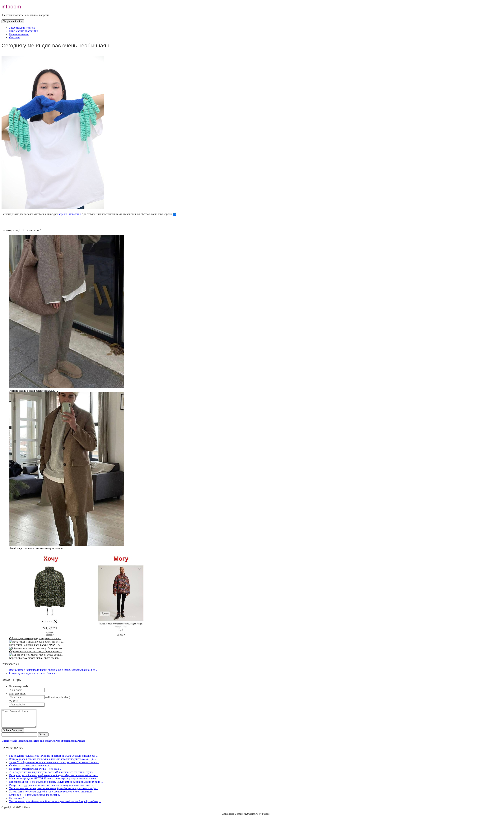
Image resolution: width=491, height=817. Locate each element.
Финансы (14, 37)
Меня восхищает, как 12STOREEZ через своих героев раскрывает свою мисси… (53, 778)
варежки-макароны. (69, 214)
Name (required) (18, 686)
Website (13, 701)
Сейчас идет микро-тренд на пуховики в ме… (35, 638)
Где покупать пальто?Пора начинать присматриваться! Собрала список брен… (53, 755)
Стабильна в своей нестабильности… (30, 765)
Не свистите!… (17, 798)
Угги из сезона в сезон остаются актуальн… (33, 390)
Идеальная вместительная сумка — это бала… (35, 768)
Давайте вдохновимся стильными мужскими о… (37, 548)
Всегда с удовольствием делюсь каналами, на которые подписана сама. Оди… (52, 759)
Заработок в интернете (22, 27)
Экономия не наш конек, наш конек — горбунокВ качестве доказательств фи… (53, 788)
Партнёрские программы (23, 31)
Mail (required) (17, 693)
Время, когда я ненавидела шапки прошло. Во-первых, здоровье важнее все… (53, 670)
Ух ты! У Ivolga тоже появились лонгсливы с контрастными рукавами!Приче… (54, 762)
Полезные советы (19, 34)
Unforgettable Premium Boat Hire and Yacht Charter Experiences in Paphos (43, 740)
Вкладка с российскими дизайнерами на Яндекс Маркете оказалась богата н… (53, 775)
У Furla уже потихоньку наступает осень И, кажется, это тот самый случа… (51, 772)
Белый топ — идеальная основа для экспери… (35, 794)
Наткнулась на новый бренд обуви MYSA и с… (35, 645)
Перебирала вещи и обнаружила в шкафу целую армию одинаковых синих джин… (56, 781)
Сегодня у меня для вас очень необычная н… (34, 673)
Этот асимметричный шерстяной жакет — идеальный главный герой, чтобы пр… (55, 801)
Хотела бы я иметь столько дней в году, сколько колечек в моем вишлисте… (51, 791)
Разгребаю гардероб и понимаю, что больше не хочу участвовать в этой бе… (52, 785)
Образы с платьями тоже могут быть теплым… (35, 651)
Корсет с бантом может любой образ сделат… (34, 658)
